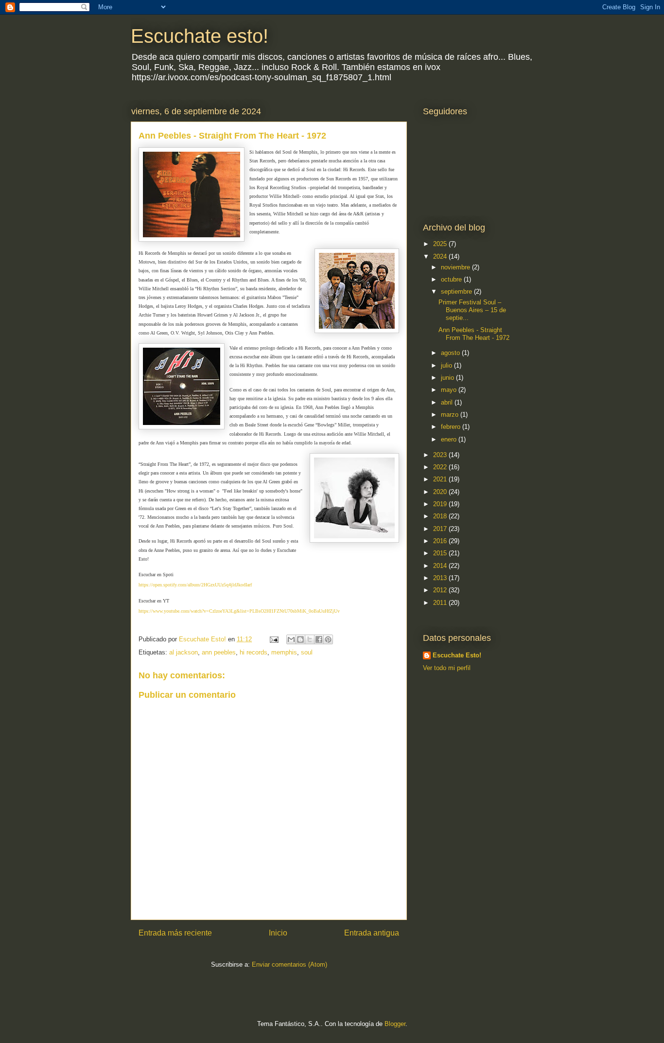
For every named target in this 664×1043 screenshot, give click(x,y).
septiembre (457, 291)
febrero (451, 426)
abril (447, 402)
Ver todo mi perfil (447, 668)
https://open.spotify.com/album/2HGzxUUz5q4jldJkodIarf (195, 584)
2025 (441, 243)
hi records (253, 652)
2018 (441, 516)
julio (447, 365)
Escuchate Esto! (457, 655)
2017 (441, 528)
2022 (441, 467)
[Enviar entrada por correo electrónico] (273, 639)
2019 (441, 504)
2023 (441, 455)
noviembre (456, 267)
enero (449, 439)
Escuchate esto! (199, 36)
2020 (441, 491)
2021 (441, 479)
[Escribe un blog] (300, 639)
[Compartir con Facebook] (319, 639)
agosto (451, 352)
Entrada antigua (371, 933)
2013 (441, 578)
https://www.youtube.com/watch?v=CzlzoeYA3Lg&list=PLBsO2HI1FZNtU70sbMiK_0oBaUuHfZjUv (239, 611)
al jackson (183, 652)
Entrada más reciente (175, 933)
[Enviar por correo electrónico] (291, 639)
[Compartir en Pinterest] (328, 639)
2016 (441, 541)
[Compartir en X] (310, 639)
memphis (284, 652)
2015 (441, 553)
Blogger (394, 1023)
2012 (441, 590)
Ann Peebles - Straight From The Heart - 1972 (473, 333)
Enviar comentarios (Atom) (289, 964)
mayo (449, 389)
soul (307, 652)
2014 (441, 565)
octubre (452, 279)
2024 (441, 256)
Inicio (278, 933)
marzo (450, 414)
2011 (441, 602)
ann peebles (219, 652)
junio (448, 377)
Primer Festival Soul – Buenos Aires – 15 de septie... (472, 310)
